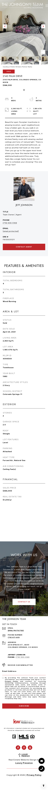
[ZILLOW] (30, 747)
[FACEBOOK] (18, 747)
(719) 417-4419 (14, 637)
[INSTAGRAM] (24, 747)
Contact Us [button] (24, 602)
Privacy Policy (11, 681)
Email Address (9, 671)
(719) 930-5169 (10, 223)
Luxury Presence (24, 763)
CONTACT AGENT (24, 247)
